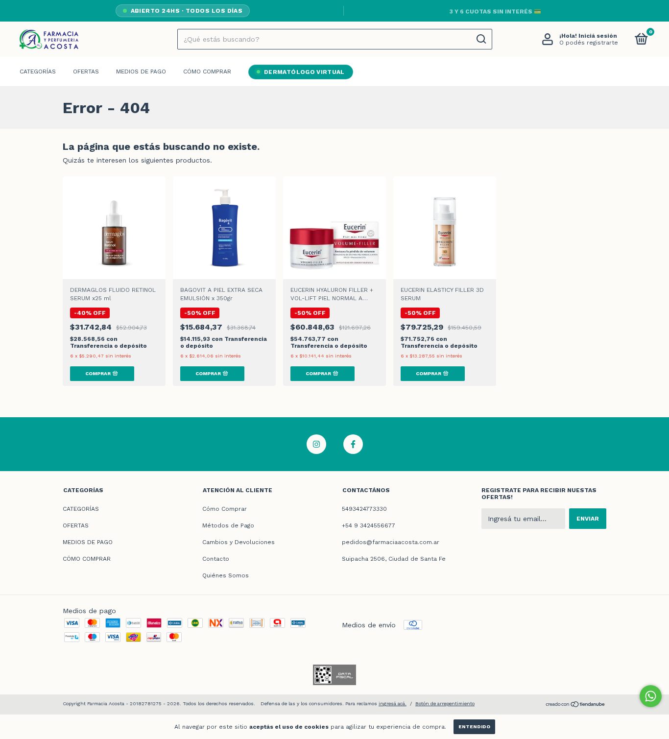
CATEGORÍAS (38, 71)
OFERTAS (86, 71)
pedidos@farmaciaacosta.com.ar (390, 542)
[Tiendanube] (575, 705)
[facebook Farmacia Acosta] (353, 444)
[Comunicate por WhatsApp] (651, 696)
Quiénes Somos (225, 575)
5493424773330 (364, 508)
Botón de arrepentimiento (445, 703)
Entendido (474, 726)
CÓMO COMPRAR (207, 71)
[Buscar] (481, 39)
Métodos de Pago (228, 525)
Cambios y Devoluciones (238, 542)
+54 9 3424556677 (368, 525)
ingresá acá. (392, 703)
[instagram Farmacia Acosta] (316, 444)
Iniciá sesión (597, 35)
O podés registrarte (588, 42)
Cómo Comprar (224, 508)
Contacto (215, 558)
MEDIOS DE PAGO (141, 71)
